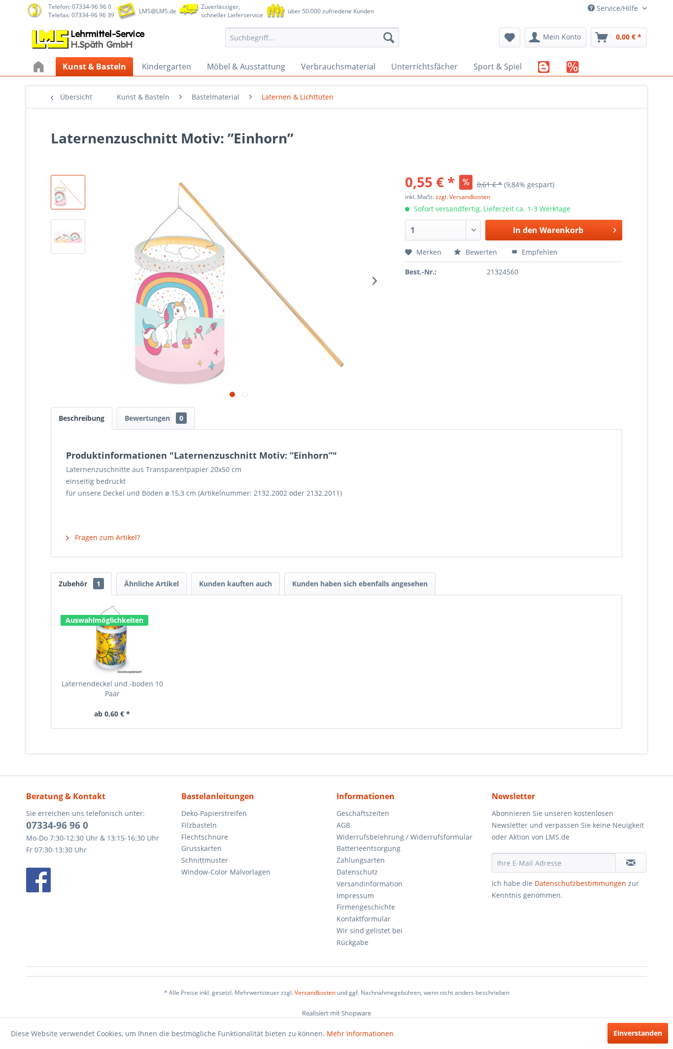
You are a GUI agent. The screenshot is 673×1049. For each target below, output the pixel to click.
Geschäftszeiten (362, 813)
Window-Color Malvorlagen (225, 872)
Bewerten (481, 252)
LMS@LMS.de (157, 11)
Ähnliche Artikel (151, 583)
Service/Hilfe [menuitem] (617, 8)
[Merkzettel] (509, 37)
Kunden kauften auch (235, 583)
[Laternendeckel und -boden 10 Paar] (112, 639)
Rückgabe (352, 942)
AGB (343, 825)
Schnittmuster (204, 860)
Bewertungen (154, 418)
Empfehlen (539, 252)
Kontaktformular (363, 918)
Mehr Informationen (360, 1033)
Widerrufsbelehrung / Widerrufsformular (404, 837)
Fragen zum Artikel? (106, 537)
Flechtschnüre (204, 837)
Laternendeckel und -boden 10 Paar (112, 688)
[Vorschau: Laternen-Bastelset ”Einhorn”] (68, 192)
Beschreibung (81, 418)
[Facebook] (101, 880)
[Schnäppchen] (572, 66)
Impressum (355, 895)
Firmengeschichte (365, 907)
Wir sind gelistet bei (369, 930)
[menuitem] (312, 37)
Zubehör (80, 583)
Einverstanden (637, 1033)
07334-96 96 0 (57, 825)
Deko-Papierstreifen (214, 813)
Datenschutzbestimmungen (580, 883)
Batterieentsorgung (368, 848)
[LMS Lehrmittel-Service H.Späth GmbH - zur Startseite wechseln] (89, 40)
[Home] (40, 66)
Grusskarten (201, 848)
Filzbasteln (199, 825)
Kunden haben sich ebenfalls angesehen (360, 583)
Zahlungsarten (360, 860)
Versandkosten (315, 992)
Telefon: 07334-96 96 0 (79, 6)
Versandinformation (369, 883)
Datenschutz (357, 872)
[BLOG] (544, 66)
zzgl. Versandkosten (463, 197)
